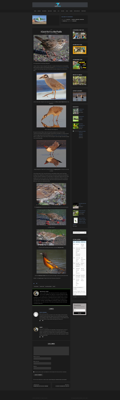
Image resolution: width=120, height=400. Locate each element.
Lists (58, 11)
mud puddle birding (48, 286)
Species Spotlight (77, 11)
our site (68, 19)
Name (37, 356)
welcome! (74, 20)
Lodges (67, 11)
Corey (41, 327)
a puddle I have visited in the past (60, 135)
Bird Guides (50, 11)
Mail (36, 361)
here (75, 296)
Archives (39, 11)
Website (35, 366)
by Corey (51, 33)
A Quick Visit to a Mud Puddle (51, 31)
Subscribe (79, 313)
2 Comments (56, 33)
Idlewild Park (42, 286)
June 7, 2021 (46, 33)
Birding (55, 11)
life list (54, 296)
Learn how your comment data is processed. (58, 379)
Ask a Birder (44, 11)
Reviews (71, 11)
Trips (51, 29)
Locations (62, 11)
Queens (54, 286)
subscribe (82, 19)
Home (35, 11)
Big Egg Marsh (36, 286)
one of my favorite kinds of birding (62, 67)
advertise (77, 19)
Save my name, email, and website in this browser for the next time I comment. (51, 371)
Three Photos (83, 11)
